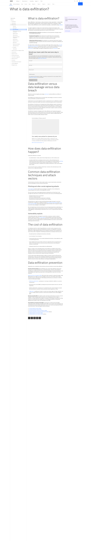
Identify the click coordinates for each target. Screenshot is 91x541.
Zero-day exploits (42, 217)
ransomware (55, 48)
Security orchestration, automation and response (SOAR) (39, 311)
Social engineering (31, 188)
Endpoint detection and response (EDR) (36, 312)
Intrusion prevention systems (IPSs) (35, 309)
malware (61, 24)
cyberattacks (30, 48)
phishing (61, 161)
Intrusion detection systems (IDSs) (35, 308)
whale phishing (54, 202)
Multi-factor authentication (33, 281)
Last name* (30, 65)
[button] (79, 1)
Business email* (31, 69)
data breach (47, 94)
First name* (30, 60)
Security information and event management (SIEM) (38, 310)
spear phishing (49, 202)
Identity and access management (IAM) (35, 275)
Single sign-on (31, 291)
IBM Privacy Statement (42, 58)
